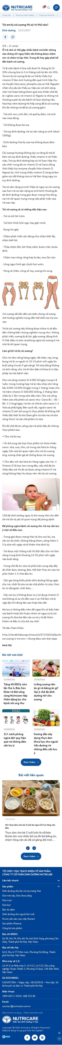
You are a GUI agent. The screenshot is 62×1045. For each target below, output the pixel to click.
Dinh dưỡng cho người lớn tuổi (18, 914)
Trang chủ (6, 15)
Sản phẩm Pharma (11, 923)
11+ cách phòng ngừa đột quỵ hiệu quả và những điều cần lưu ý (15, 739)
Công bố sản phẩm (12, 928)
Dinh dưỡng (8, 30)
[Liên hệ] (59, 1033)
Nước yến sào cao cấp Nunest (18, 919)
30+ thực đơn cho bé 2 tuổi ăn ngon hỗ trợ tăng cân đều (30, 826)
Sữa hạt (6, 905)
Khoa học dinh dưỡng (25, 15)
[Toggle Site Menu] (56, 7)
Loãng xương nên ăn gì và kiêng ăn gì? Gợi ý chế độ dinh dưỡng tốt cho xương (46, 691)
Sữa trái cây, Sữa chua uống (17, 895)
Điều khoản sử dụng (12, 1012)
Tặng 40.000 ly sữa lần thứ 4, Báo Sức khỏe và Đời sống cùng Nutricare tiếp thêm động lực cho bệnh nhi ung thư (15, 693)
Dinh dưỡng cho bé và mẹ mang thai (21, 891)
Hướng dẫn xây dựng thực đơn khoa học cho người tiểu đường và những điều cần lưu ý (46, 743)
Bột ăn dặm (8, 909)
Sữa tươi (7, 900)
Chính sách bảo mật (33, 1012)
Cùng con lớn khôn (47, 15)
